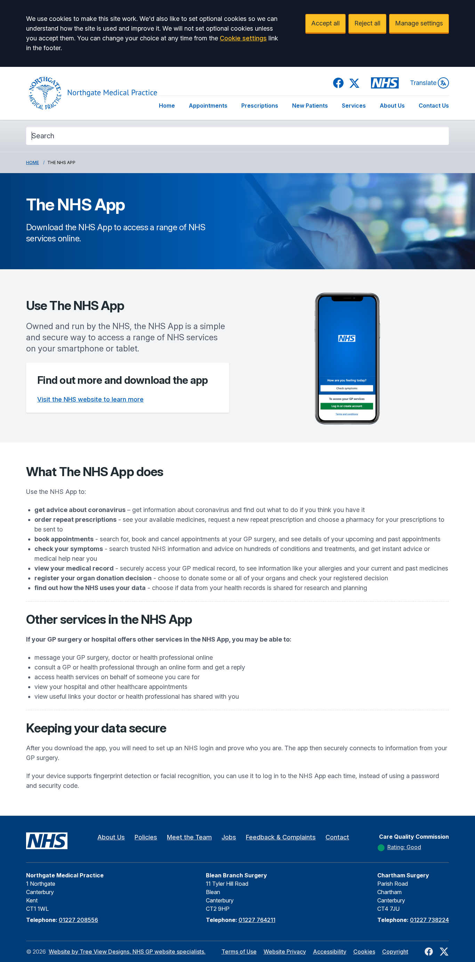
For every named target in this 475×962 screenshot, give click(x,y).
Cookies (364, 951)
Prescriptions (259, 105)
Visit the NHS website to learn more (90, 399)
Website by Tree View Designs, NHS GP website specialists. (127, 951)
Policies (146, 837)
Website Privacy (285, 951)
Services (354, 105)
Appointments (208, 105)
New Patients (310, 105)
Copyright (395, 951)
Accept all (325, 23)
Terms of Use (239, 951)
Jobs (229, 837)
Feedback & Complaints (281, 837)
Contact (337, 837)
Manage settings (419, 23)
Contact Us (434, 105)
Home (167, 105)
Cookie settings (243, 38)
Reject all (367, 23)
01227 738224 (429, 919)
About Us (392, 105)
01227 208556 (78, 919)
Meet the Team (189, 837)
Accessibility (329, 951)
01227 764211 (257, 919)
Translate (423, 82)
